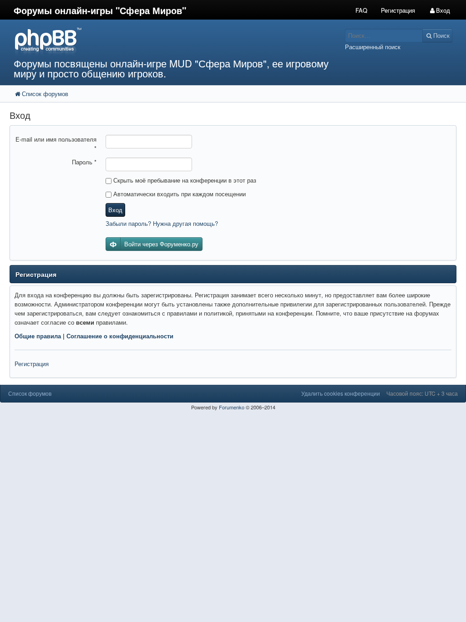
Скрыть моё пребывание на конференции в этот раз (183, 180)
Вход (115, 209)
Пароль (84, 162)
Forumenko (231, 407)
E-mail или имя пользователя (55, 144)
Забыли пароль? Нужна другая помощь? (162, 223)
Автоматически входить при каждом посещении (178, 193)
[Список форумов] (174, 41)
